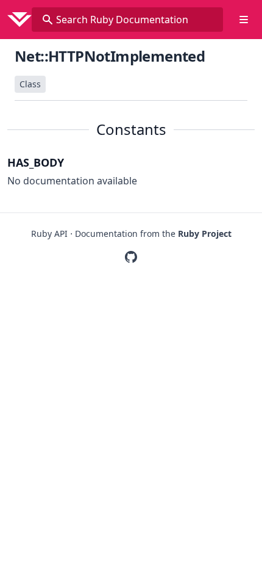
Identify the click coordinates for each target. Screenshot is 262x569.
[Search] (47, 19)
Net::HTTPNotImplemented (110, 56)
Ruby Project (205, 233)
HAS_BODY (35, 162)
